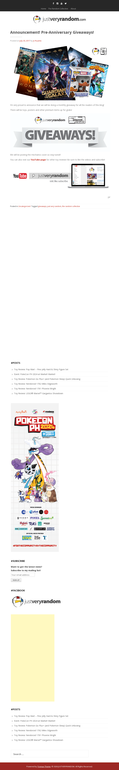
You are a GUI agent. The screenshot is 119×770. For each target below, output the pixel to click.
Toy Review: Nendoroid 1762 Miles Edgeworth (35, 383)
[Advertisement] (32, 658)
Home (43, 8)
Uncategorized (24, 206)
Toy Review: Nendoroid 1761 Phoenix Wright (35, 388)
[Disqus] (60, 248)
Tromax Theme (44, 766)
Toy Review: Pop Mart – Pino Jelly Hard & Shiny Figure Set (41, 369)
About (73, 8)
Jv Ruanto (37, 40)
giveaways (42, 206)
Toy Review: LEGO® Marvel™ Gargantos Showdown (38, 393)
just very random (54, 206)
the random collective (71, 206)
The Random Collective (58, 8)
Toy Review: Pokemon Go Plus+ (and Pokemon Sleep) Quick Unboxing (47, 379)
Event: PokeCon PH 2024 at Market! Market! (34, 374)
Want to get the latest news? (26, 566)
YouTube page (38, 159)
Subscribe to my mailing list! (26, 570)
